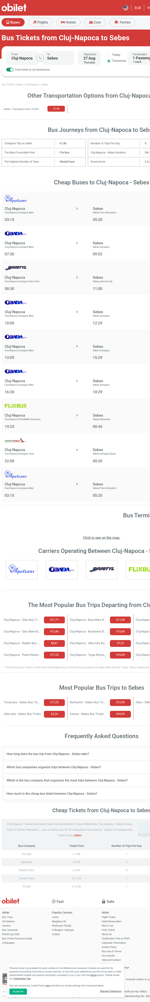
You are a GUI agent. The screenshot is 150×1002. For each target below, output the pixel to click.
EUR (138, 8)
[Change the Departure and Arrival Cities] (40, 57)
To (48, 54)
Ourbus (56, 934)
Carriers (6, 925)
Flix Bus (64, 152)
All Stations (8, 921)
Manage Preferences (110, 991)
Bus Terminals (10, 929)
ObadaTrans (67, 161)
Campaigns (8, 942)
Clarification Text (22, 978)
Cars (97, 22)
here (47, 985)
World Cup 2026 (11, 934)
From (15, 54)
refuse (93, 975)
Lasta (55, 917)
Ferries (125, 22)
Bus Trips (7, 917)
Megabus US (59, 921)
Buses (15, 22)
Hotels (70, 22)
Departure (90, 54)
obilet (77, 835)
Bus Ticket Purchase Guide (17, 938)
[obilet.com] (23, 11)
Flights (42, 22)
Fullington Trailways (63, 929)
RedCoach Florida (61, 925)
